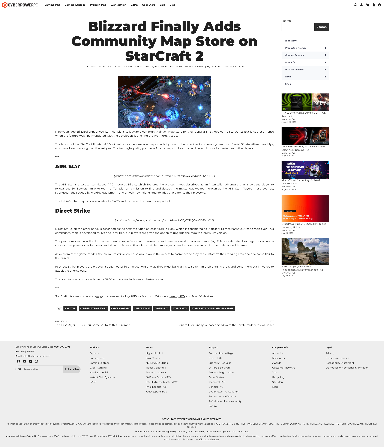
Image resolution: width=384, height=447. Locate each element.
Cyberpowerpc (120, 308)
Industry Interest (164, 66)
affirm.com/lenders (281, 436)
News (179, 66)
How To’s (305, 62)
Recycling (278, 377)
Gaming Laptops (75, 4)
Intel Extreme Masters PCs (162, 382)
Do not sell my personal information (347, 367)
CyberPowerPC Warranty (223, 391)
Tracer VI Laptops (156, 372)
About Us (278, 353)
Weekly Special (99, 372)
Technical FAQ (217, 382)
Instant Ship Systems (102, 377)
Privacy (330, 353)
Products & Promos (305, 48)
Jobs (275, 372)
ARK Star (70, 308)
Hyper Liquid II (155, 353)
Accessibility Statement (340, 362)
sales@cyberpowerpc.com (36, 356)
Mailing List (279, 358)
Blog (172, 4)
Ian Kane (216, 66)
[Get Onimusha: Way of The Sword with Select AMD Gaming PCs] (305, 136)
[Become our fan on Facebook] (18, 362)
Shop (288, 84)
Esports (94, 353)
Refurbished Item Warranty (225, 401)
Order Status (216, 377)
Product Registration (221, 372)
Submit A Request (220, 362)
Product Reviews (194, 66)
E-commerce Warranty (222, 396)
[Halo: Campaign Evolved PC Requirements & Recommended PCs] (305, 251)
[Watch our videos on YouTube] (24, 362)
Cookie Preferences (337, 358)
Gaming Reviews (123, 66)
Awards (276, 362)
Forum (213, 406)
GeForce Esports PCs (158, 377)
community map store (93, 308)
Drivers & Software (220, 367)
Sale (162, 4)
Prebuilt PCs (98, 4)
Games (91, 66)
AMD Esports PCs (156, 391)
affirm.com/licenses (209, 439)
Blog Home (291, 40)
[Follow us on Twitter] (30, 362)
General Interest (143, 66)
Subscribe (72, 369)
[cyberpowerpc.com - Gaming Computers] (20, 5)
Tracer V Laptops (156, 367)
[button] (355, 4)
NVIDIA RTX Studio (157, 362)
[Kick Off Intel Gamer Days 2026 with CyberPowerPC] (305, 170)
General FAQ (216, 386)
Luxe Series (153, 358)
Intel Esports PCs (156, 386)
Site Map (277, 382)
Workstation (118, 4)
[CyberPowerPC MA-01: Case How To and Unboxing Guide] (305, 208)
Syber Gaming (98, 367)
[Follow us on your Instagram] (36, 362)
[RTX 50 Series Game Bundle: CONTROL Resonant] (305, 102)
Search (286, 20)
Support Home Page (221, 353)
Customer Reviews (283, 367)
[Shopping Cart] (367, 4)
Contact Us (215, 358)
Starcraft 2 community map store (213, 308)
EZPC (134, 4)
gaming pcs (161, 308)
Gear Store (148, 4)
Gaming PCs (52, 4)
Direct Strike (142, 308)
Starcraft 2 (180, 308)
